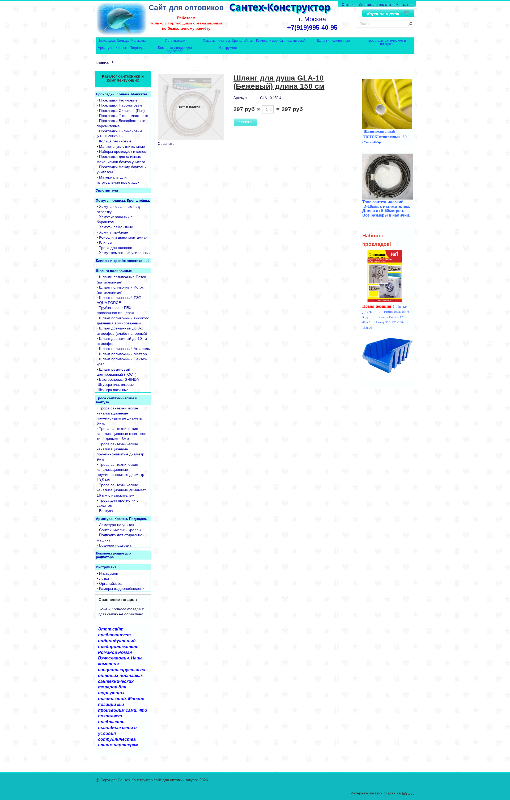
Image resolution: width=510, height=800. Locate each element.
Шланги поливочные (333, 41)
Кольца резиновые (115, 141)
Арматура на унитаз (116, 525)
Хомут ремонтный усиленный (125, 253)
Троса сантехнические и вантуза (386, 42)
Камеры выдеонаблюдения (123, 589)
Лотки (104, 578)
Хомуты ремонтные (116, 227)
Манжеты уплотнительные (122, 146)
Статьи (348, 4)
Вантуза (106, 511)
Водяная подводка (115, 545)
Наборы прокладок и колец (122, 151)
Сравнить (166, 143)
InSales (408, 793)
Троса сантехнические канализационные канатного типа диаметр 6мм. (121, 433)
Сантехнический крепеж (120, 530)
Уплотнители (175, 41)
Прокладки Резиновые (118, 100)
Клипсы (105, 242)
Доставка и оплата (375, 4)
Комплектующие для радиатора (175, 49)
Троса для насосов (115, 247)
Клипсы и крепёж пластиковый (280, 41)
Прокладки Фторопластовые (123, 115)
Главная (103, 62)
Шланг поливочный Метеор (123, 354)
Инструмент (227, 48)
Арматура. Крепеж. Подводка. (122, 48)
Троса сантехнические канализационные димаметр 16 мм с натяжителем (122, 490)
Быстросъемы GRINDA (119, 380)
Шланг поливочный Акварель (124, 349)
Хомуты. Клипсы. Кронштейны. (228, 41)
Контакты (404, 4)
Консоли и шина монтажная (123, 237)
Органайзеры (110, 583)
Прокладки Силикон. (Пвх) (122, 110)
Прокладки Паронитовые (120, 105)
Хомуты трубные (113, 232)
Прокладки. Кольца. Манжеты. (122, 41)
